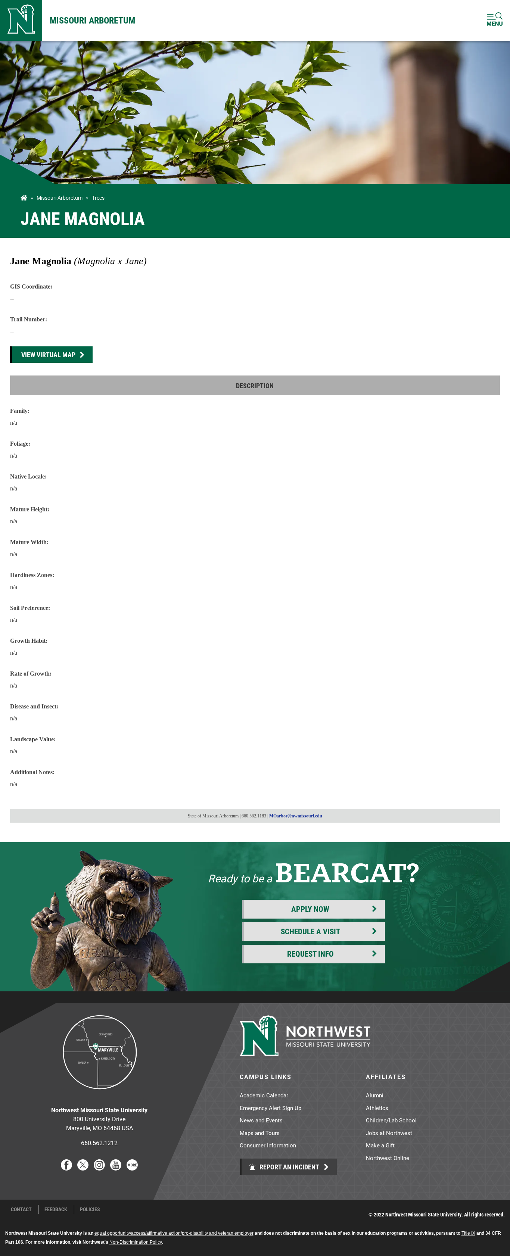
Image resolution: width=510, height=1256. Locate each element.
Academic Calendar (264, 1095)
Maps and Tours (260, 1133)
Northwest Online (387, 1158)
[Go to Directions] (99, 1095)
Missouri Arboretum (92, 20)
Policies (90, 1209)
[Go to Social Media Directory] (132, 1168)
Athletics (377, 1108)
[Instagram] (99, 1168)
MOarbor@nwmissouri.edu (295, 816)
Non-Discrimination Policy (135, 1242)
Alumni (374, 1095)
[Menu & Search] (494, 20)
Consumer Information (268, 1145)
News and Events (261, 1120)
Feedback (55, 1209)
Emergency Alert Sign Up (270, 1108)
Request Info (310, 953)
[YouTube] (115, 1168)
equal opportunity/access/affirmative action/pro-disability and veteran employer (174, 1233)
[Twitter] (82, 1168)
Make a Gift (380, 1145)
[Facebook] (66, 1168)
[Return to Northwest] (21, 20)
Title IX (468, 1233)
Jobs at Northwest (389, 1133)
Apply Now (310, 909)
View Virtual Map (48, 354)
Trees (98, 197)
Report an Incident (288, 1166)
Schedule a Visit (310, 931)
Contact (21, 1209)
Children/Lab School (391, 1120)
